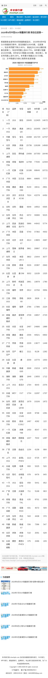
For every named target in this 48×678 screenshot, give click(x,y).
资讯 (4, 17)
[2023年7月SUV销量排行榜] (5, 596)
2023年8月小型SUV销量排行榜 (23, 626)
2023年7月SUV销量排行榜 (21, 593)
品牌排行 (27, 20)
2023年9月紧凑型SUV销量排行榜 (24, 637)
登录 (34, 5)
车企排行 (36, 20)
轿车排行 (44, 17)
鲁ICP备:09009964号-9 (28, 670)
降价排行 (20, 17)
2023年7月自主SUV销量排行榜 (23, 604)
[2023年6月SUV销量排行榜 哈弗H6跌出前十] (5, 585)
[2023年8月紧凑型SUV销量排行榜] (5, 618)
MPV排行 (12, 20)
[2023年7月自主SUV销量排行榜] (5, 607)
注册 (40, 5)
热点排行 (27, 17)
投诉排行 (36, 17)
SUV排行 (4, 20)
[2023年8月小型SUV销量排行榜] (5, 629)
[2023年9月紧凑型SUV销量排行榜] (5, 640)
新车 (12, 17)
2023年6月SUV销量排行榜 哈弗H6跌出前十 (28, 582)
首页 (11, 28)
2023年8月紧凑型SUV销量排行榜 (24, 615)
